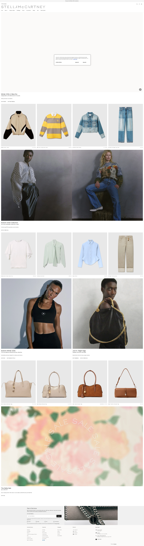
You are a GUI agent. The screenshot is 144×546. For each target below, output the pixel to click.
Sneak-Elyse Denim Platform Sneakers (118, 147)
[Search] (137, 4)
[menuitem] (6, 10)
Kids (46, 521)
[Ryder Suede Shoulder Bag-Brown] (54, 381)
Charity (58, 534)
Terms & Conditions (45, 537)
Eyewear (58, 532)
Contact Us (29, 537)
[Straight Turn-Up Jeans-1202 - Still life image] (90, 253)
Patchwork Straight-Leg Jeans (45, 147)
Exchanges (28, 531)
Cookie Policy (44, 534)
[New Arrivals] (108, 313)
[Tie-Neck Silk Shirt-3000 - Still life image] (18, 253)
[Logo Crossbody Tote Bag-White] (125, 381)
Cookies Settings (45, 535)
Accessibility (44, 538)
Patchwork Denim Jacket (8, 147)
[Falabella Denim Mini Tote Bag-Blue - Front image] (93, 125)
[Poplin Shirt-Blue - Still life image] (54, 253)
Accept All (77, 62)
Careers (43, 531)
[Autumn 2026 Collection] (36, 185)
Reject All (84, 62)
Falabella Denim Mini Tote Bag (81, 147)
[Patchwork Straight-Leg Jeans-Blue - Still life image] (57, 125)
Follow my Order (29, 538)
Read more (29, 519)
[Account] (139, 4)
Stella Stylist (99, 539)
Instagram (75, 532)
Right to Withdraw (30, 540)
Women (29, 521)
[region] (72, 60)
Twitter (75, 531)
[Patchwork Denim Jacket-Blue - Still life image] (21, 125)
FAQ (27, 535)
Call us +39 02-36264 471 (101, 535)
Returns (28, 532)
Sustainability (57, 521)
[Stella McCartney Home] (23, 7)
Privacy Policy (57, 523)
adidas (38, 521)
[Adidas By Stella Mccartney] (36, 313)
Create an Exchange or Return (32, 534)
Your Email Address (30, 513)
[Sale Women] (72, 446)
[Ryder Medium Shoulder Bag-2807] (18, 381)
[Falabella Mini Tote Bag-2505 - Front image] (125, 253)
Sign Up (59, 516)
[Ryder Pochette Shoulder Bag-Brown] (90, 381)
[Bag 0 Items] (141, 4)
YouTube (75, 534)
